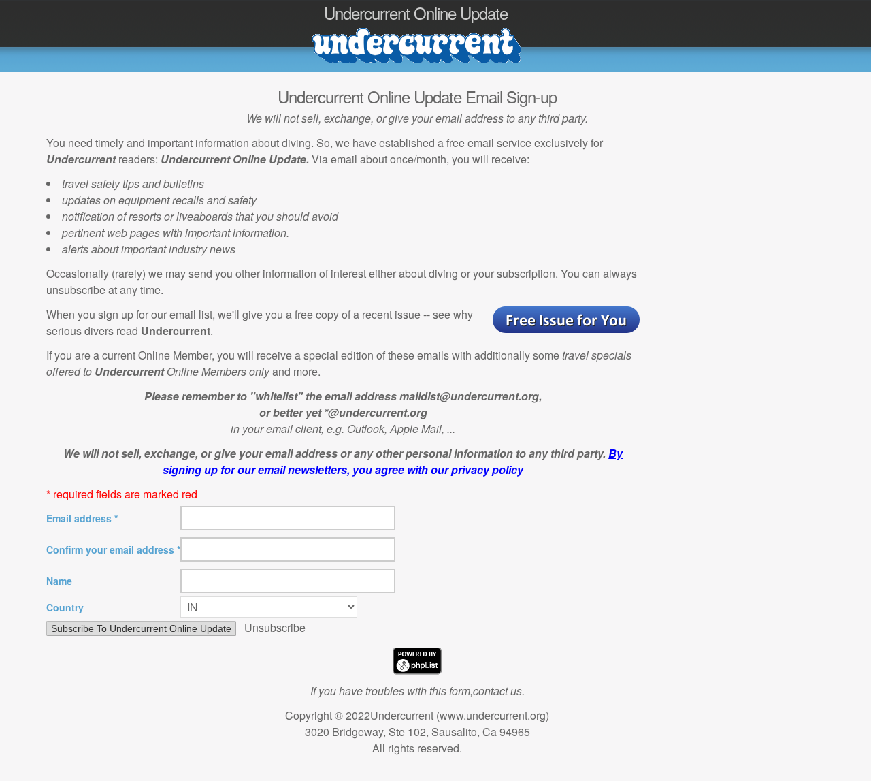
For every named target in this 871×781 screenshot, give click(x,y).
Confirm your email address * (113, 549)
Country (65, 607)
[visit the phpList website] (417, 670)
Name (59, 581)
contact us (497, 691)
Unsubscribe (275, 627)
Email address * (82, 518)
